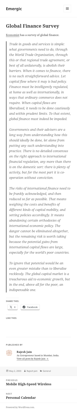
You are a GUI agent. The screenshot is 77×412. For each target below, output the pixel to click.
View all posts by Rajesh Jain (31, 358)
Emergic (14, 8)
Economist (12, 35)
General (47, 370)
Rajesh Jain (32, 370)
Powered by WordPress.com (20, 407)
